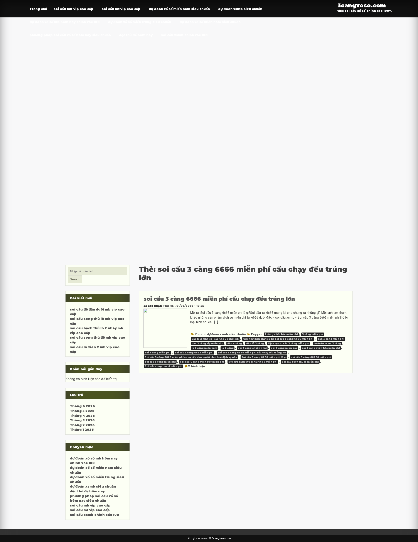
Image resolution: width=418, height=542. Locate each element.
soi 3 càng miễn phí (157, 352)
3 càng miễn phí (312, 334)
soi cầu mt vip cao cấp (121, 9)
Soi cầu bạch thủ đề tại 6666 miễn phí (252, 361)
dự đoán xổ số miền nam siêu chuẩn (179, 9)
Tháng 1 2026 (82, 430)
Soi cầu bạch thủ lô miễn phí (300, 361)
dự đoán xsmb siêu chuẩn (240, 9)
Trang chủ (38, 9)
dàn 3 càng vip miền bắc (207, 343)
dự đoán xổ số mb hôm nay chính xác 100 (64, 22)
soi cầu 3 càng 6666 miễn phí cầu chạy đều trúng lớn (219, 299)
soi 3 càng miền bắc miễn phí (321, 348)
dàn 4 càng (234, 343)
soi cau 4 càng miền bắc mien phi (202, 361)
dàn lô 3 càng (255, 343)
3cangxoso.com (361, 5)
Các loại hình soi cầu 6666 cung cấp (215, 339)
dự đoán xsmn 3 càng (327, 343)
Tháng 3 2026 (82, 420)
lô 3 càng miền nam (204, 348)
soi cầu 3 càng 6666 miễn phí (194, 352)
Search (74, 279)
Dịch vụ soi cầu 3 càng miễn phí (288, 343)
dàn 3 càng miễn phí (331, 339)
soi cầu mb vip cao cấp (73, 9)
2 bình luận (196, 366)
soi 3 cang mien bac (284, 348)
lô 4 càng (227, 348)
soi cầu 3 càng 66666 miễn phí (311, 357)
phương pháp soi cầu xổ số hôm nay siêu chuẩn (70, 35)
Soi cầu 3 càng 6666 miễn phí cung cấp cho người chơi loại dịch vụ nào (191, 357)
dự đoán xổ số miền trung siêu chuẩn (139, 22)
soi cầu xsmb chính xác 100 (184, 35)
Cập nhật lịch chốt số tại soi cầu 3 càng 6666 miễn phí (278, 339)
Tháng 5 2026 (82, 411)
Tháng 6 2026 (82, 406)
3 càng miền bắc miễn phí (281, 334)
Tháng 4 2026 (82, 416)
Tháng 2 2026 (82, 425)
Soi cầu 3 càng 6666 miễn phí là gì (264, 357)
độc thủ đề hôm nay (136, 35)
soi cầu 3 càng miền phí (160, 361)
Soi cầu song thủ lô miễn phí (163, 366)
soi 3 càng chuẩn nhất (252, 348)
